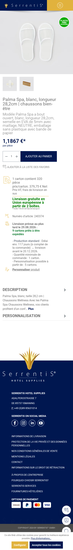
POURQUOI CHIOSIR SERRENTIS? (30, 480)
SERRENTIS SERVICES (24, 485)
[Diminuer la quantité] (6, 156)
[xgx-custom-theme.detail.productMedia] (36, 42)
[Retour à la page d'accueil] (23, 5)
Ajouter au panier (38, 156)
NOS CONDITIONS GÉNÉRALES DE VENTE (35, 451)
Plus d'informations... (41, 538)
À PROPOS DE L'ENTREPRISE (27, 474)
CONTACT (17, 462)
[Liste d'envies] (66, 510)
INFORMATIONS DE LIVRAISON (29, 436)
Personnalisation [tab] (21, 316)
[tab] (35, 299)
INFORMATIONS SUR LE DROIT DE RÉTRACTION (38, 467)
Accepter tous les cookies (46, 545)
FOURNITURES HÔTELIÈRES (27, 491)
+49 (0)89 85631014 (25, 408)
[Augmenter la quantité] (17, 156)
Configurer (20, 545)
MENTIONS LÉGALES (23, 456)
